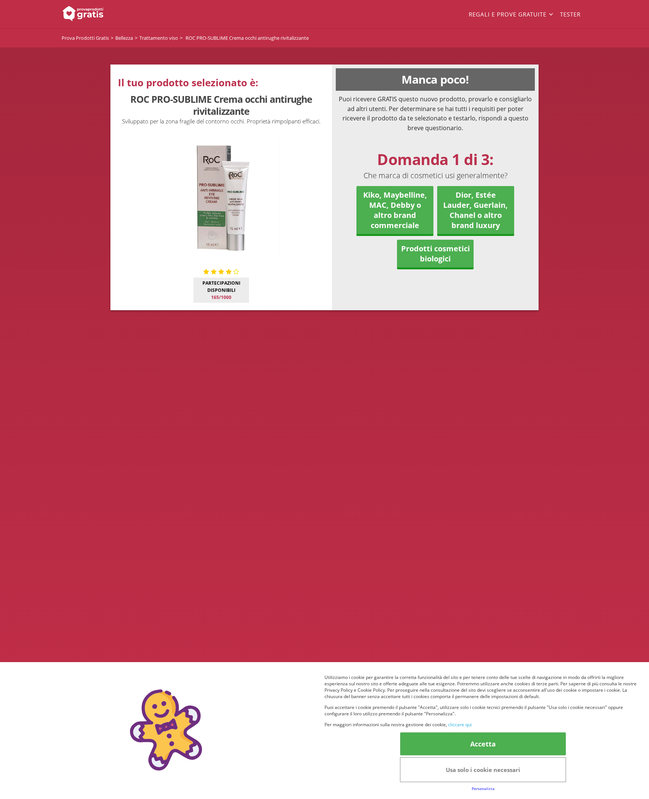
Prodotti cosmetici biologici (435, 253)
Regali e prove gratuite (507, 14)
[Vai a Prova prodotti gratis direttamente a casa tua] (114, 14)
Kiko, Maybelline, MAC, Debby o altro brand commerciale (395, 210)
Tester (570, 14)
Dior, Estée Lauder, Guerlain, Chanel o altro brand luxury (475, 210)
